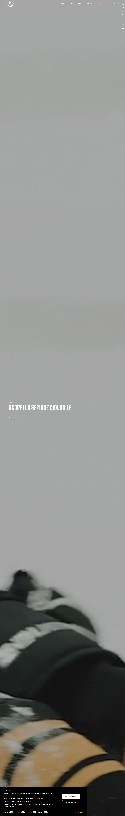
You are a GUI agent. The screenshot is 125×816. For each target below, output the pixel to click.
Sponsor (89, 4)
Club (71, 4)
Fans (79, 4)
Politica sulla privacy (38, 798)
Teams (62, 4)
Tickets (101, 4)
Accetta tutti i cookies (71, 796)
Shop (113, 4)
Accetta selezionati (71, 803)
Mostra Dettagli (79, 812)
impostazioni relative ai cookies (29, 804)
